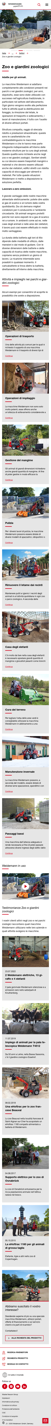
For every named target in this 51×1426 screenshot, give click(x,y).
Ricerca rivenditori (17, 1353)
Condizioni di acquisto (10, 1416)
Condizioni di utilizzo (9, 1405)
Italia (4, 53)
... (12, 53)
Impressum (6, 1398)
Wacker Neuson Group (10, 1394)
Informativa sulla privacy (10, 1402)
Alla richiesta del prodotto (26, 1338)
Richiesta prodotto (17, 1358)
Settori (21, 53)
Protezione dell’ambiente (10, 1409)
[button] (25, 886)
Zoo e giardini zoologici (11, 57)
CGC (4, 1413)
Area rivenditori (7, 1420)
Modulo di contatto (17, 1364)
